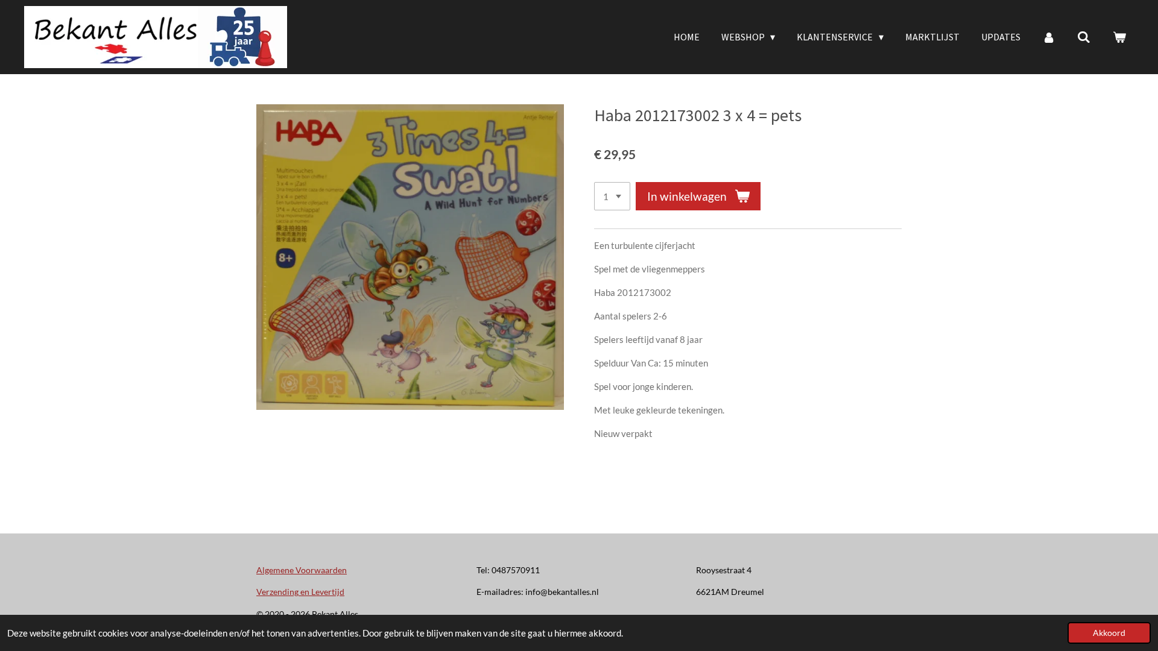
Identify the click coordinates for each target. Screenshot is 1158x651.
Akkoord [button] (1109, 633)
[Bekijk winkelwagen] (1119, 36)
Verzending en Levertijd (300, 592)
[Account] (1048, 36)
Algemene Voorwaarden (301, 570)
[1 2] (612, 196)
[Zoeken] (1083, 36)
